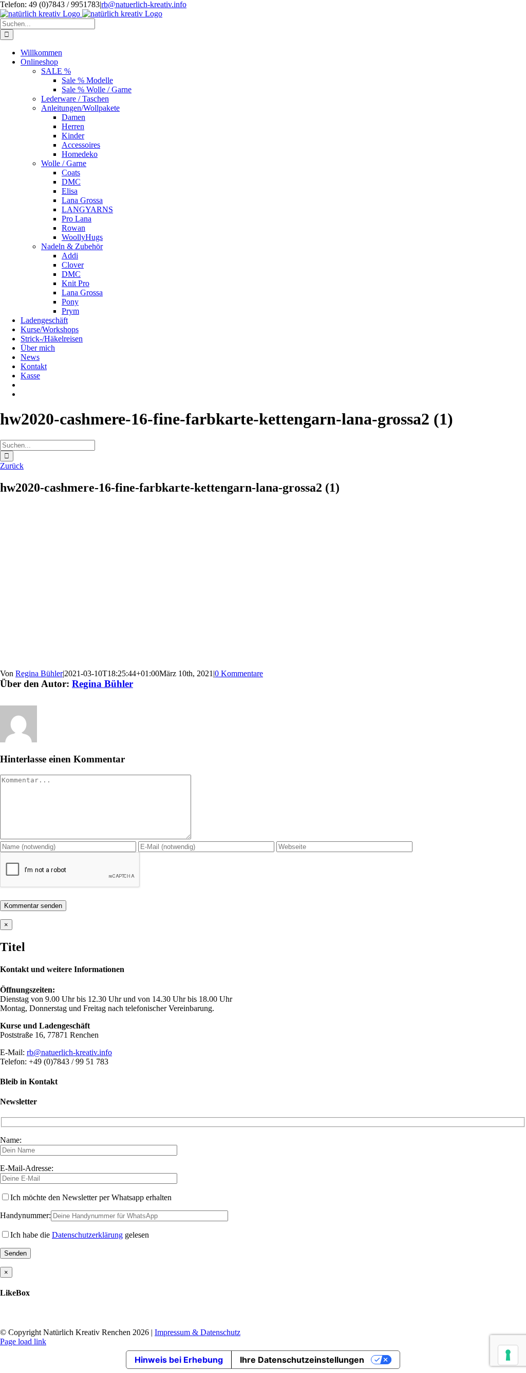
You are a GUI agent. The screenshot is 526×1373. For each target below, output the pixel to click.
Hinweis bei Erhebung (179, 1360)
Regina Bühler (39, 673)
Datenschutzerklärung (87, 1234)
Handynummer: (25, 1215)
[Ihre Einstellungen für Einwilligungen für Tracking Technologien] (508, 1355)
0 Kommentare (239, 673)
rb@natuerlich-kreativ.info (143, 4)
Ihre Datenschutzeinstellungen (302, 1360)
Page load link (23, 1341)
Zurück (12, 465)
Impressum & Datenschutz (197, 1332)
